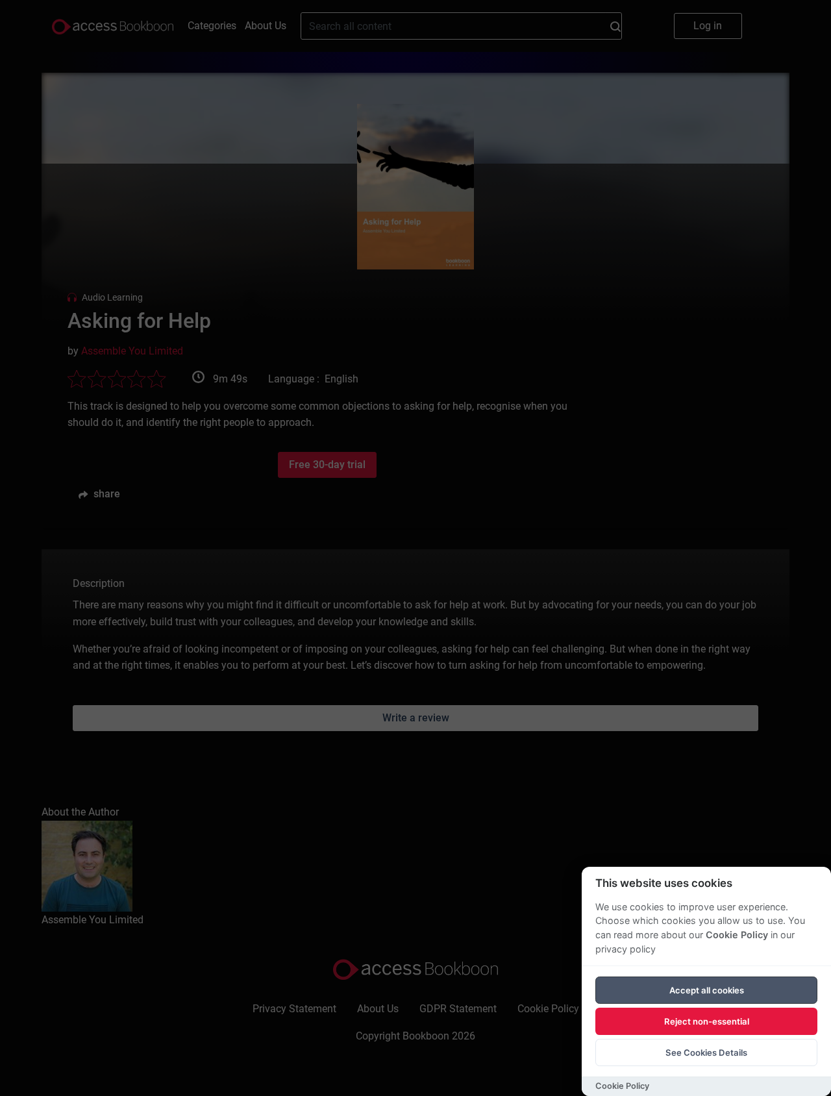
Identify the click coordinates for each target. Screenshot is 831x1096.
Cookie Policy (737, 934)
